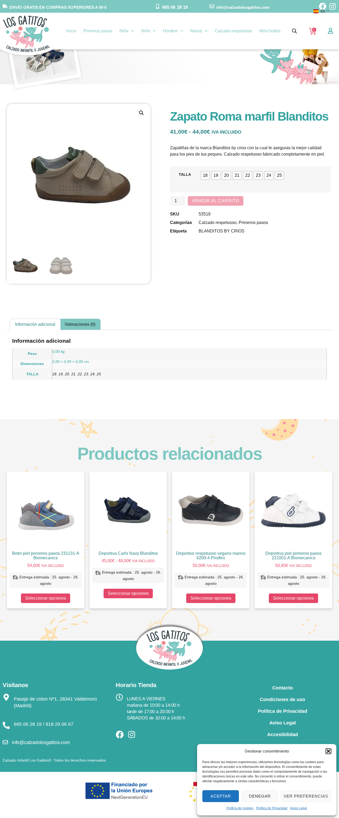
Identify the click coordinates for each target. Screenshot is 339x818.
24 (92, 374)
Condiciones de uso (282, 699)
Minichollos (269, 31)
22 (80, 374)
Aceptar (221, 796)
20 (67, 374)
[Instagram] (132, 734)
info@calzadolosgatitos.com (243, 7)
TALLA (185, 174)
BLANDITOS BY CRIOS (221, 231)
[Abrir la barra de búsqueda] (294, 31)
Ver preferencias (306, 796)
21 (73, 374)
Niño (145, 31)
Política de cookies (239, 808)
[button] (328, 751)
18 (54, 374)
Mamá (196, 31)
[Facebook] (120, 734)
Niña (123, 31)
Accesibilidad (282, 734)
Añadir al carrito (215, 201)
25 (99, 374)
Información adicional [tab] (35, 324)
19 (61, 374)
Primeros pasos (98, 31)
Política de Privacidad (271, 808)
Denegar (260, 796)
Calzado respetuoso (233, 31)
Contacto (282, 688)
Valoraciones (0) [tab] (80, 324)
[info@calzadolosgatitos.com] (211, 6)
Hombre (170, 31)
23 (86, 374)
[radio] (205, 175)
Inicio (71, 31)
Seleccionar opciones (45, 598)
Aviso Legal (298, 808)
